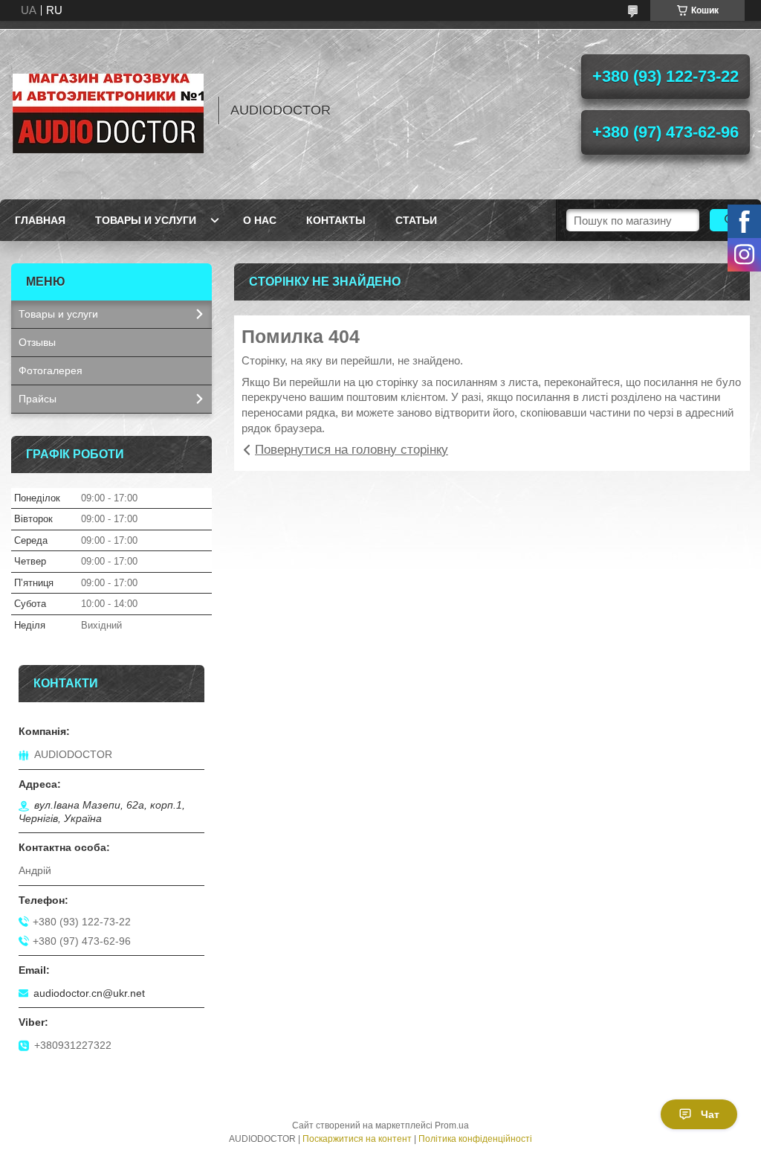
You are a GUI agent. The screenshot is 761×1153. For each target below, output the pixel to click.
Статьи (416, 220)
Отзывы (37, 342)
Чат (710, 1114)
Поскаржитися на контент (357, 1139)
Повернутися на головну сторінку (351, 450)
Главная (40, 220)
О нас (259, 220)
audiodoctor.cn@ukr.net (89, 993)
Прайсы (37, 399)
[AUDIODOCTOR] (107, 110)
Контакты (336, 220)
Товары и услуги (145, 220)
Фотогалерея (50, 370)
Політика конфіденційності (475, 1139)
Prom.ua (452, 1125)
